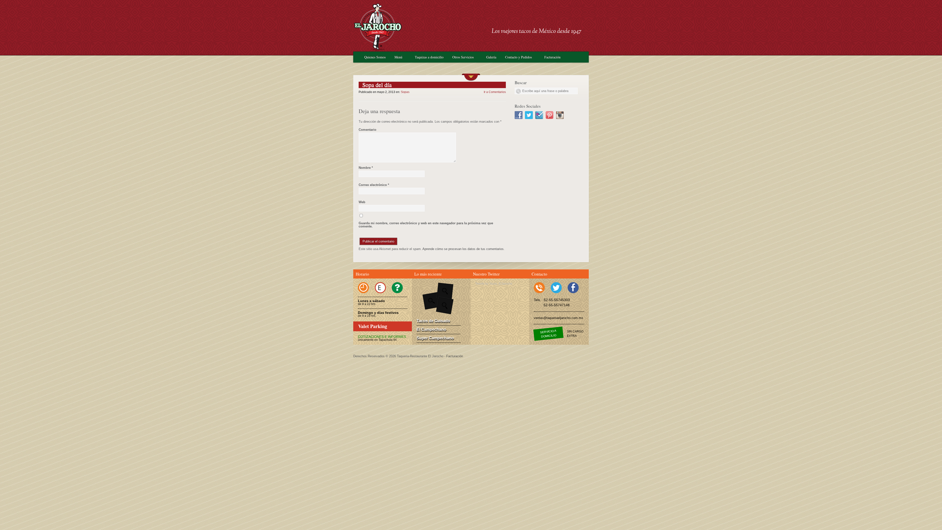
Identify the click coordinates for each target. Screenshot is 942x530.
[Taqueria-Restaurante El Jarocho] (377, 49)
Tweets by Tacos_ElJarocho (493, 283)
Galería (491, 57)
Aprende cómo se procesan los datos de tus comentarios (463, 249)
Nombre (366, 167)
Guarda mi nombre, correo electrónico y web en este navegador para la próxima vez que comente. (426, 225)
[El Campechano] (445, 291)
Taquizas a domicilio (429, 57)
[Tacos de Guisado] (431, 301)
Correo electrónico (374, 184)
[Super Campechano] (445, 305)
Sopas (405, 92)
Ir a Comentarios (495, 92)
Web (362, 202)
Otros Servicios (463, 57)
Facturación (552, 57)
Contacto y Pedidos (518, 57)
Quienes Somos (375, 57)
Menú (398, 57)
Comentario (367, 129)
